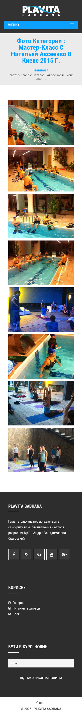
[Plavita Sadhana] (41, 10)
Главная (39, 70)
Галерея (18, 603)
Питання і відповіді (26, 608)
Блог (16, 614)
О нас (40, 703)
